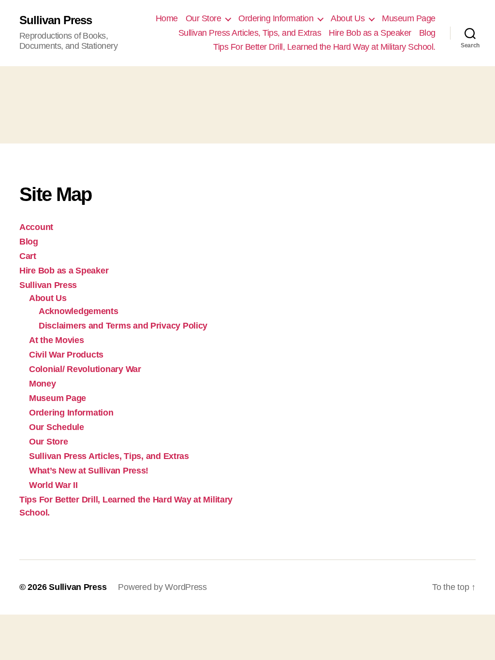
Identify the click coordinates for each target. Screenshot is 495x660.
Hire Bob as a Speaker (370, 33)
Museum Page (409, 18)
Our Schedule (56, 427)
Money (42, 383)
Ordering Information (275, 18)
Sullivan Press (55, 20)
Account (36, 227)
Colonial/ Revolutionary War (85, 369)
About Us (347, 18)
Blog (427, 33)
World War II (53, 485)
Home (167, 18)
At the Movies (56, 340)
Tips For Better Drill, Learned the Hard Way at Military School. (324, 47)
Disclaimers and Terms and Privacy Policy (123, 325)
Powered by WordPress (162, 587)
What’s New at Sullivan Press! (88, 470)
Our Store (203, 18)
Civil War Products (66, 354)
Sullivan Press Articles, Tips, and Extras (249, 33)
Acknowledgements (78, 311)
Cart (27, 256)
